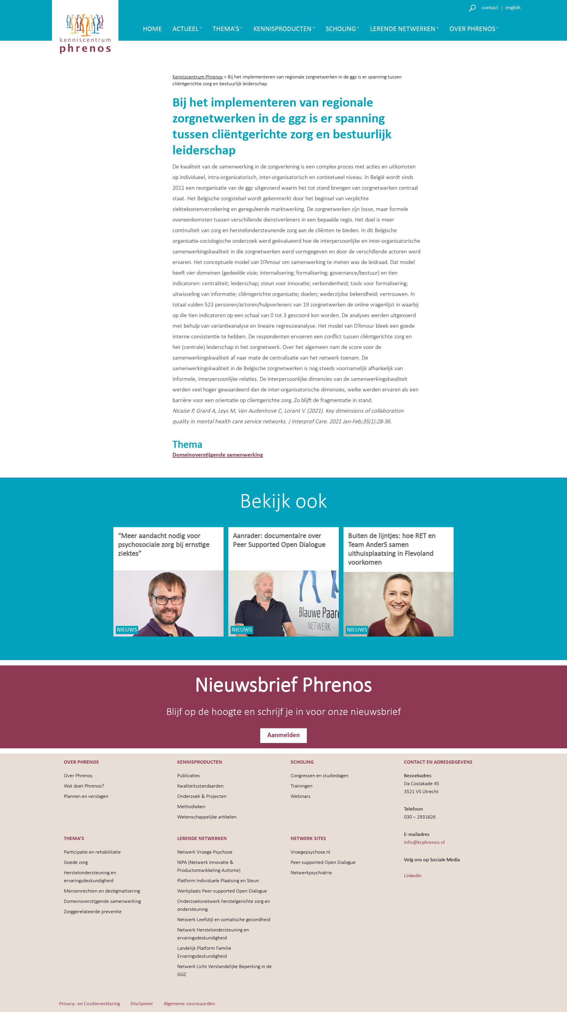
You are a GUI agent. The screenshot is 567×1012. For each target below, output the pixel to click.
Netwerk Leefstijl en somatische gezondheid (223, 920)
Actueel (185, 29)
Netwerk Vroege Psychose (204, 852)
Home (152, 29)
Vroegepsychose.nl (310, 852)
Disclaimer (142, 1004)
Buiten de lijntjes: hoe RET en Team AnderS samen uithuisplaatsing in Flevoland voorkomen (392, 549)
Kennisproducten (282, 29)
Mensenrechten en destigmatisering (102, 891)
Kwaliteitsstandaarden (200, 786)
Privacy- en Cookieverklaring (89, 1004)
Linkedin (412, 876)
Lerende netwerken (402, 29)
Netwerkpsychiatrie (311, 873)
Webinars (300, 796)
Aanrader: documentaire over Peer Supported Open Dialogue (280, 540)
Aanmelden (283, 735)
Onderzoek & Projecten (202, 796)
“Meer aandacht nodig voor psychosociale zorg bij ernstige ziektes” (163, 544)
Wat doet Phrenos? (84, 786)
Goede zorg (76, 862)
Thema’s (226, 29)
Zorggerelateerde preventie (93, 912)
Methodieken (191, 807)
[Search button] (473, 7)
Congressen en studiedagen (319, 776)
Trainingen (301, 786)
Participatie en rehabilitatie (92, 852)
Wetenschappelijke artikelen (207, 817)
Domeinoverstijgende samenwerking (217, 455)
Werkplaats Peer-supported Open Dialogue (222, 891)
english (513, 8)
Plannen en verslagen (86, 796)
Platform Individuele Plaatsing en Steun (218, 881)
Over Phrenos (472, 29)
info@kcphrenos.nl (424, 842)
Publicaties (188, 776)
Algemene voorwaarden (189, 1004)
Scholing (341, 29)
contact (490, 8)
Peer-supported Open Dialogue (323, 862)
